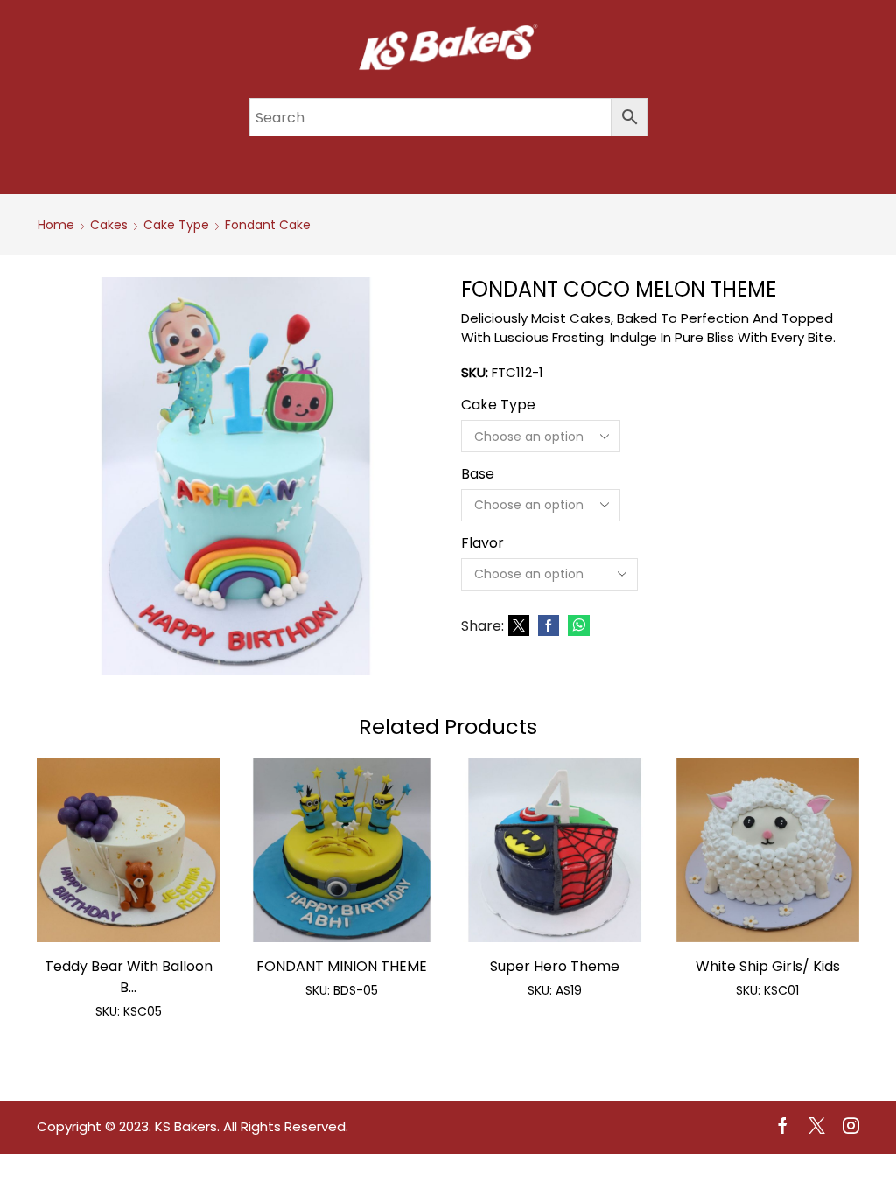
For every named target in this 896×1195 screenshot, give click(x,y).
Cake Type (176, 225)
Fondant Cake (268, 225)
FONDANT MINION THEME (341, 966)
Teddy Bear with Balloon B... (129, 976)
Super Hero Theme (555, 966)
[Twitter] (519, 626)
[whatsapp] (577, 626)
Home (56, 225)
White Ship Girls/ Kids (768, 966)
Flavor (482, 543)
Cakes (109, 225)
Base (477, 474)
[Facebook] (549, 626)
